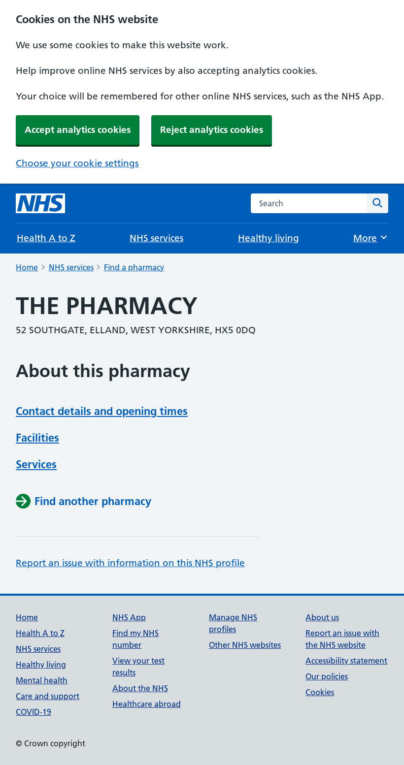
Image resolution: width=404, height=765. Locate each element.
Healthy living (268, 238)
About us (322, 617)
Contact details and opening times (102, 411)
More (370, 238)
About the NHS (140, 688)
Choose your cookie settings (77, 163)
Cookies (319, 692)
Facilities (37, 438)
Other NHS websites (245, 645)
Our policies (326, 676)
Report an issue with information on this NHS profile (130, 563)
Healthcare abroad (146, 704)
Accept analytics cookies (78, 129)
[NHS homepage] (40, 203)
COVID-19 (33, 712)
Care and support (47, 696)
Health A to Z (46, 238)
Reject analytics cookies (211, 129)
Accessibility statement (346, 661)
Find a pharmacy (134, 267)
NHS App (129, 617)
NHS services (156, 238)
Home (27, 267)
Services (36, 464)
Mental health (41, 680)
